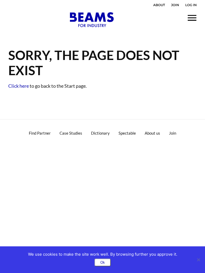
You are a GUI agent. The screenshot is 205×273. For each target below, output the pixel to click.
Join (175, 5)
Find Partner (40, 133)
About (159, 5)
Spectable (127, 133)
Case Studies (71, 133)
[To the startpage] (92, 19)
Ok (102, 262)
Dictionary (100, 133)
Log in (191, 5)
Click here (18, 86)
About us (152, 133)
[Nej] (198, 259)
